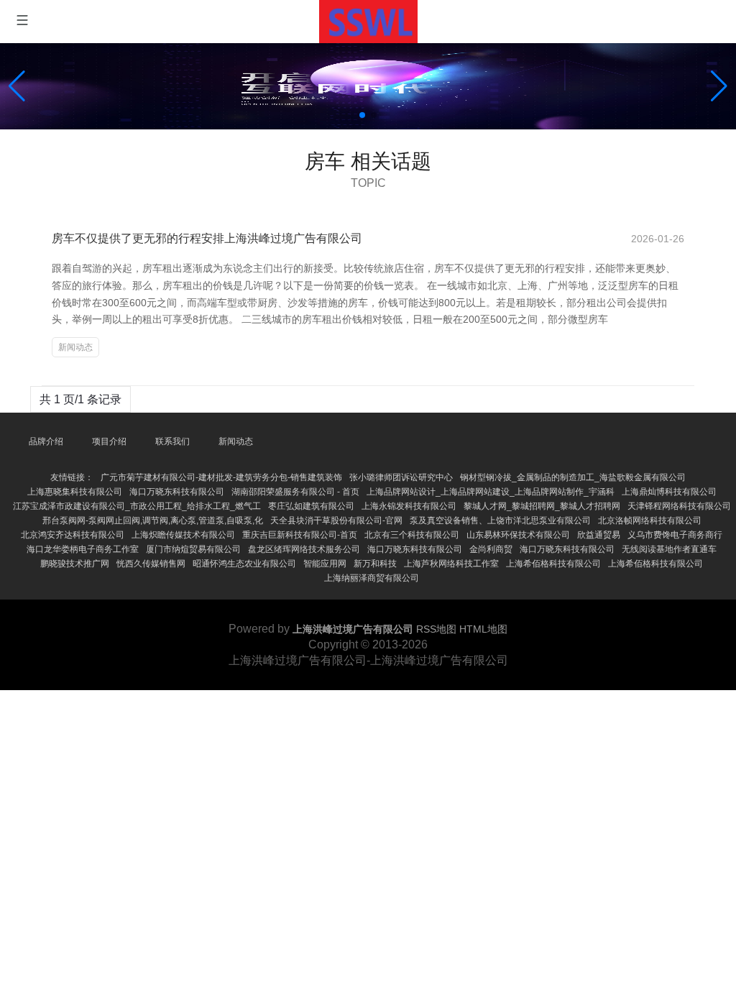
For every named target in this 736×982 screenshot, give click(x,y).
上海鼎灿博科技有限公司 (669, 492)
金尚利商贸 (490, 549)
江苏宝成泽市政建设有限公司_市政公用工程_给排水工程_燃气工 (137, 506)
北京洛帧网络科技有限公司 (650, 520)
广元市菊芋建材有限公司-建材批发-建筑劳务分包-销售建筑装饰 (221, 477)
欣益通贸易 (598, 535)
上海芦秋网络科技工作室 (451, 564)
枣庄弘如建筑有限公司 (311, 506)
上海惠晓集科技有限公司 (74, 492)
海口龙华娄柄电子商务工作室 (83, 549)
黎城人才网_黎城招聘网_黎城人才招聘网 (542, 506)
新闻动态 (75, 347)
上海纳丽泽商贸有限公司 (371, 578)
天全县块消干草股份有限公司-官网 (336, 520)
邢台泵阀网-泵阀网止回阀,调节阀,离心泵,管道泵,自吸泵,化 (152, 520)
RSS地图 (436, 629)
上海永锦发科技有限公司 (409, 506)
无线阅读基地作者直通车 (669, 549)
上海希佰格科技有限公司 (553, 564)
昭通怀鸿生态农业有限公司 (244, 564)
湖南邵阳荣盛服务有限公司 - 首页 (295, 492)
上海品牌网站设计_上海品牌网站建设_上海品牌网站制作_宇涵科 (491, 492)
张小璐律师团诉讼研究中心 (401, 477)
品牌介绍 (46, 441)
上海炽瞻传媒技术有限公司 (183, 535)
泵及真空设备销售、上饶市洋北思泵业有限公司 (500, 520)
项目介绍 (109, 441)
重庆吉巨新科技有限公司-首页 (299, 535)
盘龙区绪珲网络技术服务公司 (304, 549)
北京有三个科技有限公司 (411, 535)
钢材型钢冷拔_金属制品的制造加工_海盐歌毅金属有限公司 (573, 477)
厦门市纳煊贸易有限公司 (193, 549)
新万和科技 (375, 564)
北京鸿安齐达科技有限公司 (72, 535)
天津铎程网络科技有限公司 (679, 506)
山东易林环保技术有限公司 (518, 535)
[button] (719, 86)
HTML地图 (483, 629)
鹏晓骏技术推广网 (74, 564)
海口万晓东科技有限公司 (176, 492)
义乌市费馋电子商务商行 (674, 535)
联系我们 (172, 441)
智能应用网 (324, 564)
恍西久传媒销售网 (150, 564)
